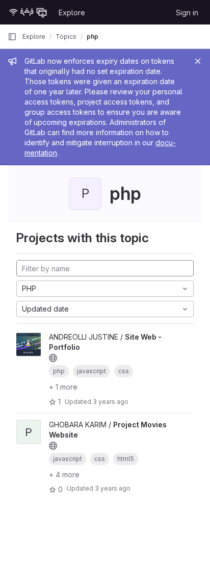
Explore (72, 12)
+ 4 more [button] (64, 474)
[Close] (198, 61)
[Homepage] (28, 12)
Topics (66, 36)
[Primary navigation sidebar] (12, 37)
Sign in (187, 12)
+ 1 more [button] (63, 386)
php (92, 36)
